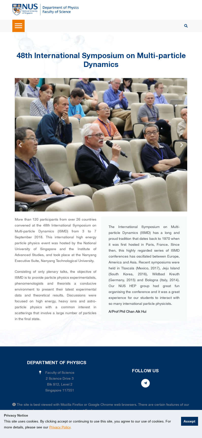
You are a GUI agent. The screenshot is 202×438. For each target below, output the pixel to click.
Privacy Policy (59, 427)
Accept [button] (189, 421)
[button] (20, 145)
